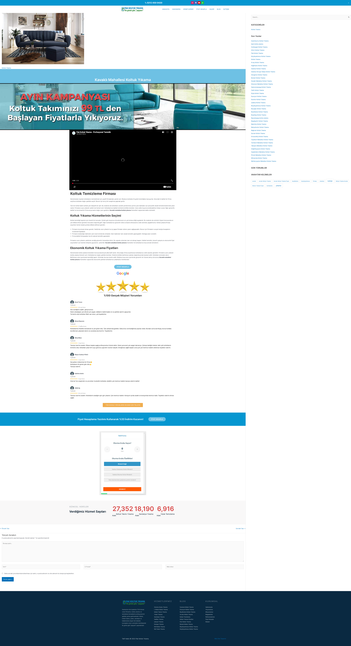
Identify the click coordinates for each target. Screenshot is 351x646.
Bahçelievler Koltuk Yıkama (260, 127)
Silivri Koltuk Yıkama (257, 50)
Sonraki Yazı (240, 528)
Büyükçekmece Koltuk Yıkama (260, 106)
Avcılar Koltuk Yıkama (258, 133)
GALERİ (211, 9)
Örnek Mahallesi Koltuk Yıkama (261, 155)
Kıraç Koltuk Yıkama (257, 62)
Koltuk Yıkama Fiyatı (258, 185)
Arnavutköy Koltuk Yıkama (259, 136)
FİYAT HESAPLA (201, 9)
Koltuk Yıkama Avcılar (342, 181)
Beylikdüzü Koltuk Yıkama (259, 112)
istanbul (322, 181)
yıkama (278, 186)
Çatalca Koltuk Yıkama (258, 102)
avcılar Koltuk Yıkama (265, 181)
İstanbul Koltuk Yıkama (258, 69)
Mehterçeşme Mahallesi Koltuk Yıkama (263, 161)
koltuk (330, 181)
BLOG (219, 9)
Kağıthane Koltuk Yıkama (259, 65)
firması (315, 181)
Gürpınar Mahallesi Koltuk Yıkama (262, 84)
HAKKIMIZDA (176, 9)
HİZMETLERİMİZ (188, 9)
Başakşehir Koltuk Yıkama (259, 121)
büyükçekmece (305, 181)
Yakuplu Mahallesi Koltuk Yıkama (261, 146)
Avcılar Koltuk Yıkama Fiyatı (281, 181)
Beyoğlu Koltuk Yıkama (258, 109)
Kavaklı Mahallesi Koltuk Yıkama (261, 81)
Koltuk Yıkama (6, 68)
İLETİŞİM (226, 9)
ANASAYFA (165, 9)
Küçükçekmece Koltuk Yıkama (260, 56)
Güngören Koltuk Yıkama (259, 75)
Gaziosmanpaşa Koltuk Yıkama (261, 87)
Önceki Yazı (4, 528)
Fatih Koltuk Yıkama (257, 90)
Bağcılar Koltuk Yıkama (258, 130)
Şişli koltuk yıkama (257, 44)
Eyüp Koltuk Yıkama (257, 93)
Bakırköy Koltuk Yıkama (258, 124)
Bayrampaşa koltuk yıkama (259, 118)
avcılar (254, 181)
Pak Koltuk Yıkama (257, 53)
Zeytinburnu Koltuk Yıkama (259, 41)
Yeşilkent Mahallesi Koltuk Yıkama (262, 139)
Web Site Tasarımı (221, 639)
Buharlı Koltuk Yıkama (258, 78)
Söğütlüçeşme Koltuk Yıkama (260, 149)
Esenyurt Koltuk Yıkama (258, 96)
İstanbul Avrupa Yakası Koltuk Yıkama (263, 72)
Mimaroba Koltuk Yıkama (259, 158)
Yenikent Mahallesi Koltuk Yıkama (262, 143)
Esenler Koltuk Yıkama (258, 99)
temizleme (269, 185)
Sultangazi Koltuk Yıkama (259, 47)
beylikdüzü (295, 181)
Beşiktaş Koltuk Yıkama (258, 115)
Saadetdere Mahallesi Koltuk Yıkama (263, 152)
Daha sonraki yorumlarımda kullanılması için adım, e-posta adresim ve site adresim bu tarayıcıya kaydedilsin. (39, 573)
